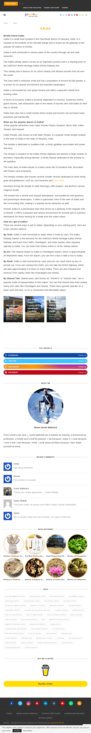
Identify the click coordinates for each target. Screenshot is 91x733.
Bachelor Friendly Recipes (15, 605)
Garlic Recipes (11, 619)
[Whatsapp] (80, 15)
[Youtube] (77, 15)
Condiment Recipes (12, 610)
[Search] (86, 15)
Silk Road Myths (75, 638)
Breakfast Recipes (57, 605)
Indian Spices (55, 624)
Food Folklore (76, 615)
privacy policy (45, 718)
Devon (17, 476)
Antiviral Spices (69, 601)
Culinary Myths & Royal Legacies (37, 610)
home (9, 713)
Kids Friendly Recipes (39, 629)
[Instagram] (66, 15)
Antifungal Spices (12, 601)
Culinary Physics (61, 610)
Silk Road (60, 638)
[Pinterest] (69, 15)
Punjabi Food (26, 638)
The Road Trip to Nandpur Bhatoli (13, 308)
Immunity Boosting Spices (15, 624)
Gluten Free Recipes (29, 619)
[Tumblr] (74, 15)
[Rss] (82, 15)
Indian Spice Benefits (38, 624)
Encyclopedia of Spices (56, 615)
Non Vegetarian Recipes (14, 633)
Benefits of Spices (38, 605)
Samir (17, 513)
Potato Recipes (11, 638)
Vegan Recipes (67, 643)
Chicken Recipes (74, 605)
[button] (20, 4)
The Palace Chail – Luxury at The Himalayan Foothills (34, 305)
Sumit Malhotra (21, 488)
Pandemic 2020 (66, 633)
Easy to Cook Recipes (13, 615)
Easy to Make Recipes (34, 615)
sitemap (65, 7)
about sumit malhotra (32, 7)
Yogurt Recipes (31, 647)
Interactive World (57, 723)
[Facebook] (60, 15)
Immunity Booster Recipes (59, 619)
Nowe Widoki (20, 501)
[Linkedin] (72, 15)
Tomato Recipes (26, 643)
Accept (17, 731)
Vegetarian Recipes (12, 647)
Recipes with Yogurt (44, 638)
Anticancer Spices (57, 596)
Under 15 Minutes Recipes (47, 643)
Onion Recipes (51, 633)
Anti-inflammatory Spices (15, 596)
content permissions (74, 713)
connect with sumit (51, 7)
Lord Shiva (58, 180)
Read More (27, 730)
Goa (43, 619)
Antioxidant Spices (51, 601)
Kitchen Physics (58, 629)
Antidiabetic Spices (76, 596)
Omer (16, 464)
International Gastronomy (16, 629)
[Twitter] (63, 15)
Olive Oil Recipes (34, 633)
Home (6, 23)
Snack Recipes (10, 643)
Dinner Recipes (78, 610)
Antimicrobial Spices (32, 601)
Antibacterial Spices (38, 596)
